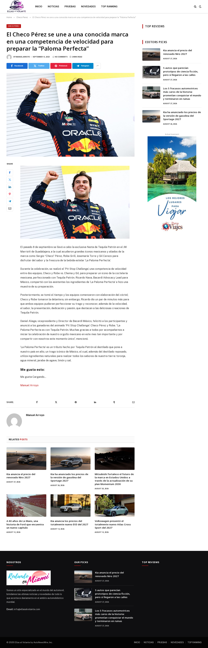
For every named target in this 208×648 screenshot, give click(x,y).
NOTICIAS (53, 6)
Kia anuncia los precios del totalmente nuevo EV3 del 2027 (69, 522)
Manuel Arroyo (23, 57)
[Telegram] (9, 201)
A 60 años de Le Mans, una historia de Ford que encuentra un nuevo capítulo (25, 524)
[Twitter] (9, 180)
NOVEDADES (88, 6)
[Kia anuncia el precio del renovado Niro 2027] (26, 458)
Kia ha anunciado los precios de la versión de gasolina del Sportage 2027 (69, 477)
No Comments (61, 57)
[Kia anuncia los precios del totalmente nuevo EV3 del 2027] (70, 505)
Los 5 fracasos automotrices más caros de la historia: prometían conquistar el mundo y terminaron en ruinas (182, 93)
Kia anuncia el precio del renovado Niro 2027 (20, 475)
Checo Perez (14, 26)
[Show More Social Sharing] (97, 66)
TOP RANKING (109, 6)
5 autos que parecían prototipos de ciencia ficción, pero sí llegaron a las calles (180, 71)
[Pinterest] (9, 194)
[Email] (9, 208)
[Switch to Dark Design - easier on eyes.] (200, 6)
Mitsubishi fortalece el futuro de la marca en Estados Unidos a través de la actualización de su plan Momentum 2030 (114, 479)
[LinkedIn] (9, 187)
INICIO (38, 6)
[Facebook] (9, 172)
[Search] (195, 6)
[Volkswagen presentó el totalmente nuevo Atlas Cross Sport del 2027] (115, 505)
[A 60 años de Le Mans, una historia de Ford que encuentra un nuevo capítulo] (26, 505)
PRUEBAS (70, 6)
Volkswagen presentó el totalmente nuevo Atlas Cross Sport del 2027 (113, 524)
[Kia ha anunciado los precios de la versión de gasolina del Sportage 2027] (70, 458)
